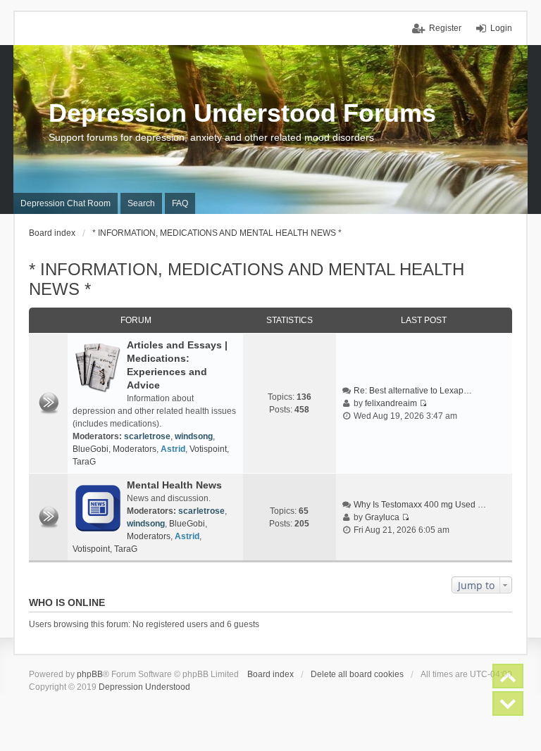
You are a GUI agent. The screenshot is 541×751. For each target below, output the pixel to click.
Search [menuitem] (141, 203)
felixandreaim (391, 403)
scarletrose (147, 436)
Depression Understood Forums (242, 113)
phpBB (90, 674)
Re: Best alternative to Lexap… (413, 391)
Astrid (173, 449)
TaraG (84, 462)
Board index (270, 674)
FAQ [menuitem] (180, 203)
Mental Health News (174, 485)
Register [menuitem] (445, 28)
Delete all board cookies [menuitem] (357, 674)
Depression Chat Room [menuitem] (65, 203)
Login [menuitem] (501, 28)
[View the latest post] (423, 403)
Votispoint (208, 449)
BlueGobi (90, 449)
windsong (194, 436)
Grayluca (382, 517)
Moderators (134, 449)
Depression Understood (144, 687)
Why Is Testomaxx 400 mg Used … (420, 505)
